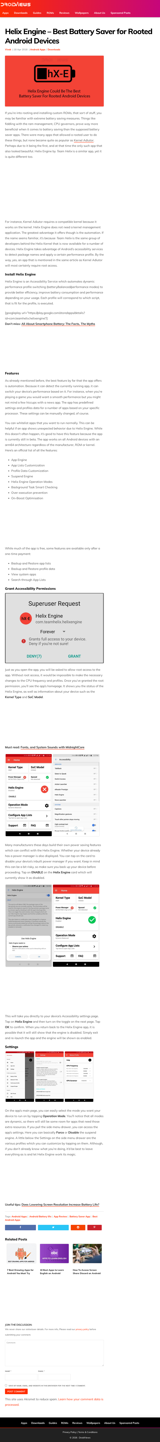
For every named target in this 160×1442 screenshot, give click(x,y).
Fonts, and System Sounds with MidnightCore (52, 747)
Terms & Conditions (88, 1432)
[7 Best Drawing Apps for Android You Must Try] (21, 1255)
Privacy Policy (69, 1432)
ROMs (64, 1422)
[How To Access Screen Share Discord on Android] (87, 1255)
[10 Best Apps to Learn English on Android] (54, 1255)
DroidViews (15, 4)
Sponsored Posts (129, 1422)
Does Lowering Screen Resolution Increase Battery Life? (60, 1204)
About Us (109, 1422)
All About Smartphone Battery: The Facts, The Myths (58, 324)
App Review (60, 1216)
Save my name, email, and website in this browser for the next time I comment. (47, 1386)
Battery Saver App (80, 1216)
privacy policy (82, 1329)
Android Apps (37, 49)
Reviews (77, 1422)
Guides (53, 1422)
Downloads (54, 49)
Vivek (8, 49)
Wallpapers (93, 1422)
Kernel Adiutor (84, 140)
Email (41, 1371)
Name (8, 1371)
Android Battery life (40, 1216)
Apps (24, 1422)
